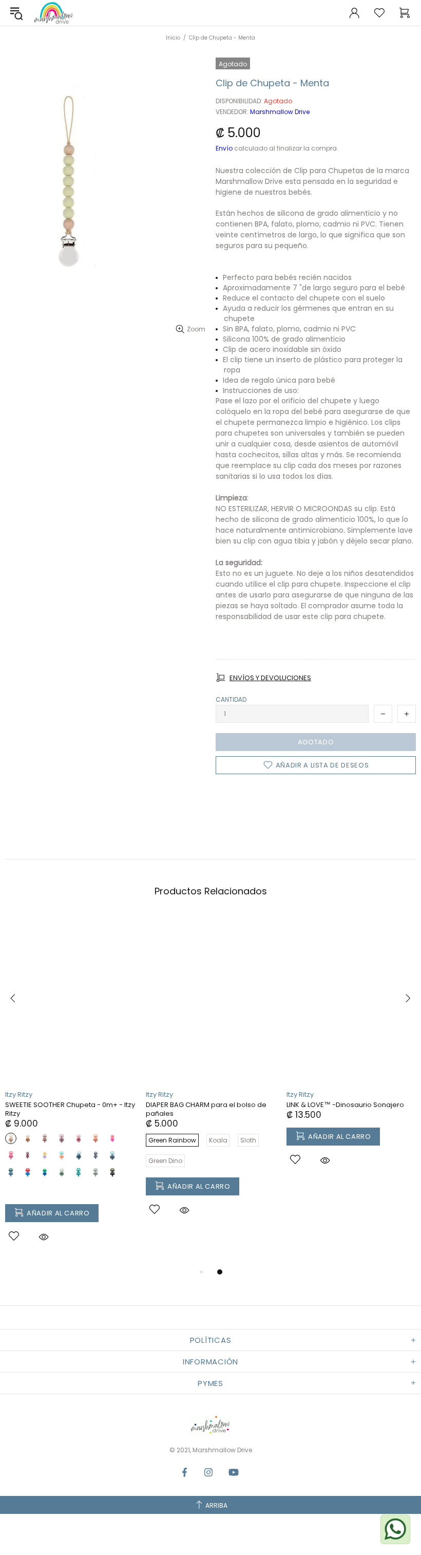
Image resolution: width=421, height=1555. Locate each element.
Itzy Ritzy (18, 1094)
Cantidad (231, 700)
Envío (224, 148)
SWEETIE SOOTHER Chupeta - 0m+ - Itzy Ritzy (70, 1109)
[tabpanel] (70, 1090)
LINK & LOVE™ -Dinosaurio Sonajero (345, 1104)
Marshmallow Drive (53, 13)
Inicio (173, 38)
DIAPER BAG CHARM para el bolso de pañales (206, 1109)
